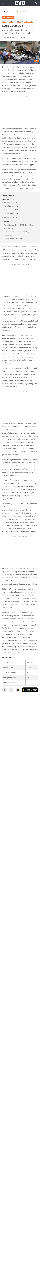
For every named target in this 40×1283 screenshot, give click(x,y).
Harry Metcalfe (9, 37)
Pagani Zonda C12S (11, 206)
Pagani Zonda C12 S (11, 202)
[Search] (36, 2)
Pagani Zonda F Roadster (13, 239)
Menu (3, 3)
